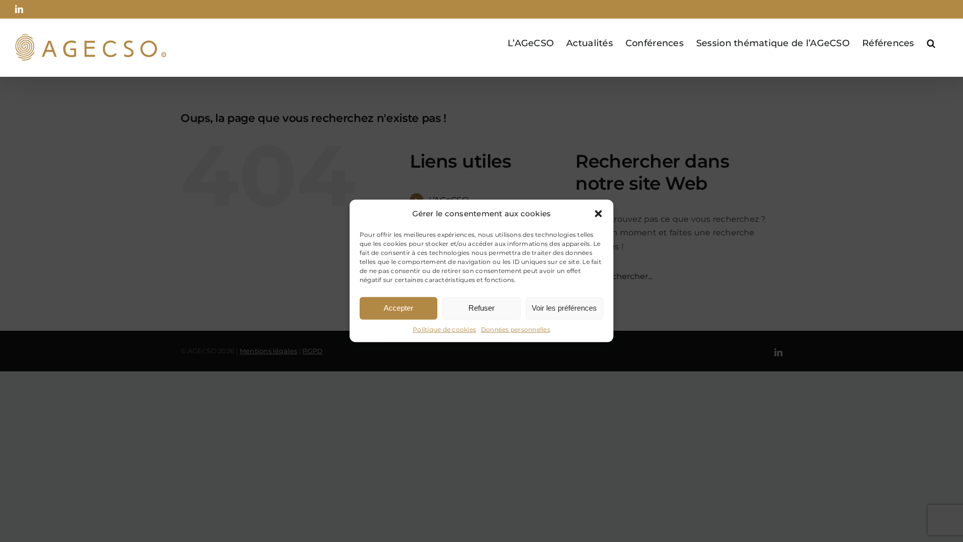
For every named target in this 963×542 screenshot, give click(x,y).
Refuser (481, 308)
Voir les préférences (564, 308)
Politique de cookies (444, 329)
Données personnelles (515, 329)
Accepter (398, 308)
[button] (598, 214)
